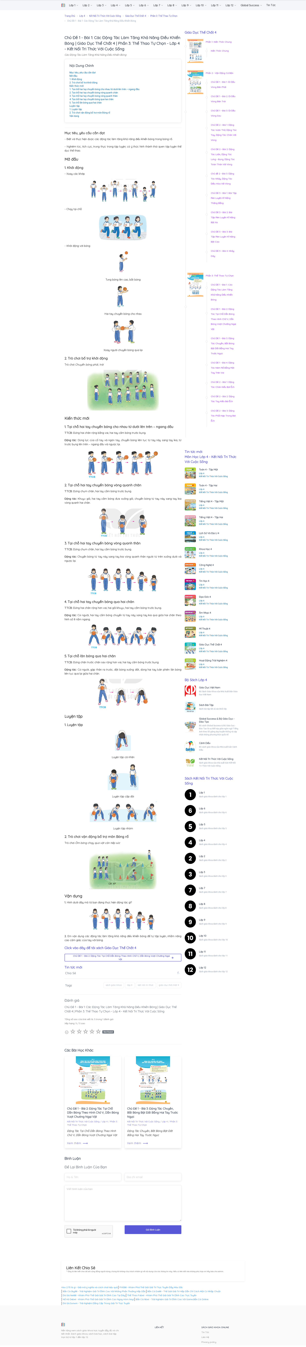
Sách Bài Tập (206, 705)
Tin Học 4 (204, 580)
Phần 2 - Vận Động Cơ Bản (219, 73)
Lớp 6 (202, 808)
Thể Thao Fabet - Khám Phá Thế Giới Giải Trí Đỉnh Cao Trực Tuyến (162, 1295)
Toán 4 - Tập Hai (208, 485)
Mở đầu (73, 76)
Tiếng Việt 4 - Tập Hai (211, 517)
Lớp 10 (202, 935)
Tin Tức (205, 1332)
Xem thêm (77, 1143)
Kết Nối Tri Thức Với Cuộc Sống (83, 1121)
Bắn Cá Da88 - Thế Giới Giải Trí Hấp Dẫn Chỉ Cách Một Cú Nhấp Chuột (183, 1291)
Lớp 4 (105, 1121)
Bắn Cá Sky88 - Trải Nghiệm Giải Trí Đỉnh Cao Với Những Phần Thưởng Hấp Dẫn (104, 1291)
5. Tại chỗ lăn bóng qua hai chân (85, 102)
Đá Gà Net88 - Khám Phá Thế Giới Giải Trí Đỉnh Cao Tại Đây (94, 1295)
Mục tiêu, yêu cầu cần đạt (82, 72)
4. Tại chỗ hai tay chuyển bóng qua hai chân (91, 99)
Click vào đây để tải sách (100, 948)
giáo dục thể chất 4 (169, 985)
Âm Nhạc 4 (205, 612)
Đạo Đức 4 (205, 596)
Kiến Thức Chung (220, 50)
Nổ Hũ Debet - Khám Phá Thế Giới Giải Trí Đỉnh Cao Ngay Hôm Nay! (98, 1299)
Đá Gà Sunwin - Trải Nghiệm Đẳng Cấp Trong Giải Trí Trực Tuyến (96, 1303)
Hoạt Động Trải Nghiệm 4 (213, 660)
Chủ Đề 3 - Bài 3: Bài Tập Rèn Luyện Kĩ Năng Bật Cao (223, 236)
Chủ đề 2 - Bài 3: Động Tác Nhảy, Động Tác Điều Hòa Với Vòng (222, 178)
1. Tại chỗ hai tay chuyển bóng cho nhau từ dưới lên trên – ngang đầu (104, 89)
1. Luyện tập (75, 109)
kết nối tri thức (145, 985)
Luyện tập (74, 106)
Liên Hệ (205, 1337)
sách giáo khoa (114, 985)
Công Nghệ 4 (206, 564)
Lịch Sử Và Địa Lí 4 (209, 533)
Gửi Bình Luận (153, 1229)
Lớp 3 (202, 872)
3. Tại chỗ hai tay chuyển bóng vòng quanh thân (93, 96)
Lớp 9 (202, 919)
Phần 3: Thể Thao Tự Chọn (220, 275)
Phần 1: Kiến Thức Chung (219, 41)
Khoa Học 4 (205, 549)
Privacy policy (208, 1342)
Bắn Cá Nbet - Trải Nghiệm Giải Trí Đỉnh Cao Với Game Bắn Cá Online (172, 1299)
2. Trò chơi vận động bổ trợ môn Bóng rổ (89, 112)
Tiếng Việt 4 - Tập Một (211, 501)
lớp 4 (129, 985)
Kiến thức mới (76, 86)
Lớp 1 (202, 792)
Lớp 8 (202, 903)
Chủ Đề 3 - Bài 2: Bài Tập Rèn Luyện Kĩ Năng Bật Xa (223, 217)
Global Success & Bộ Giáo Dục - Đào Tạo (217, 720)
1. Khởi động (75, 79)
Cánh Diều (204, 743)
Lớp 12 (202, 967)
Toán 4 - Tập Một (208, 469)
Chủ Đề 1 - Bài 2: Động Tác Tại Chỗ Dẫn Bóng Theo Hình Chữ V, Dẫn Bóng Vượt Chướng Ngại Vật (121, 957)
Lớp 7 (202, 888)
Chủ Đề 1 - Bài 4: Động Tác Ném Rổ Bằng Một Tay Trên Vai (222, 367)
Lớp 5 (202, 824)
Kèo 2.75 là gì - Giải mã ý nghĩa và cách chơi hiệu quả (90, 1287)
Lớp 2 (202, 856)
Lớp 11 (202, 951)
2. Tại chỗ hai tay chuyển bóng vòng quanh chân (93, 92)
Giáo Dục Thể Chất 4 (210, 644)
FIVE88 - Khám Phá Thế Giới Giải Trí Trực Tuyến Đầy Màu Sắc (151, 1287)
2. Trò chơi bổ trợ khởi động (83, 82)
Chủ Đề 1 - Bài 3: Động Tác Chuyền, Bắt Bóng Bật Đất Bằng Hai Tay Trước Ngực (152, 1112)
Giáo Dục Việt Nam (209, 687)
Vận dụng (74, 116)
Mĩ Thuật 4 (204, 628)
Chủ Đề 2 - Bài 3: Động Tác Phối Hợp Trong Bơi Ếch (223, 415)
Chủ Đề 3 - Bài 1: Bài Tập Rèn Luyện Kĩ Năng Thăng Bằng (224, 198)
